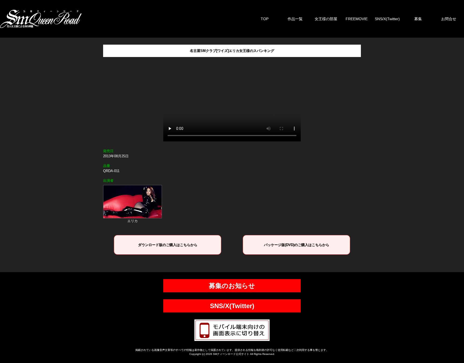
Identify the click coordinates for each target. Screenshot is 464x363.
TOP (265, 19)
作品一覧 (295, 19)
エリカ (132, 221)
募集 (418, 19)
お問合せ (448, 19)
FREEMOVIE (357, 19)
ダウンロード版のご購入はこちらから (167, 245)
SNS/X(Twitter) (387, 19)
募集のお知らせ (232, 285)
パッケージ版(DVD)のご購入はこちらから (296, 245)
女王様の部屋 (326, 19)
